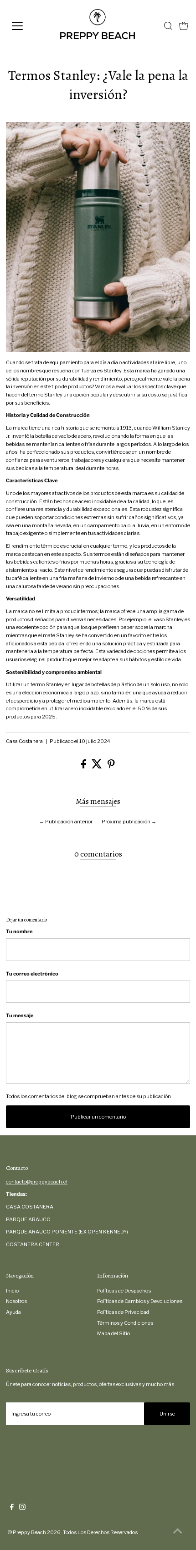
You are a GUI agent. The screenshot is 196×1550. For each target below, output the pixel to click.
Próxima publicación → (129, 821)
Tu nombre (19, 931)
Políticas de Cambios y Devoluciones (139, 1301)
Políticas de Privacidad (123, 1312)
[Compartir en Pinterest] (111, 766)
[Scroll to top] (178, 1532)
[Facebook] (12, 1508)
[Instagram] (22, 1508)
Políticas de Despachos (124, 1291)
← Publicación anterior (66, 821)
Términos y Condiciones (125, 1323)
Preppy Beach (29, 1532)
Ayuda (13, 1312)
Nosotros (16, 1301)
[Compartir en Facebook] (84, 766)
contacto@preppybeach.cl (36, 1182)
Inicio (12, 1291)
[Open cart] (183, 26)
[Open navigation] (27, 26)
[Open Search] (168, 26)
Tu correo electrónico (32, 974)
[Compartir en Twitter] (97, 766)
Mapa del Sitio (113, 1333)
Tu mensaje (19, 1015)
